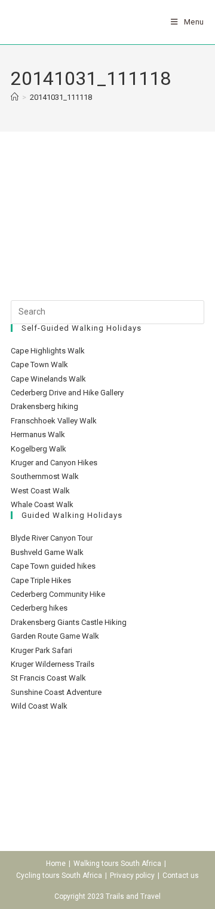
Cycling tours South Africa (59, 875)
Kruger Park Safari (41, 650)
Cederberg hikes (39, 607)
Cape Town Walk (39, 364)
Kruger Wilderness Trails (52, 664)
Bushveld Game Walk (47, 552)
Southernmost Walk (45, 476)
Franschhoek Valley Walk (54, 420)
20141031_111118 (61, 97)
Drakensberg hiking (44, 406)
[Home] (15, 97)
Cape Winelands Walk (48, 378)
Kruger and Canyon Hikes (54, 462)
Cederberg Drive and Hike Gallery (67, 392)
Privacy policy (132, 875)
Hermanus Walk (38, 434)
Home (56, 863)
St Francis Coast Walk (48, 677)
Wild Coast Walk (39, 705)
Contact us (180, 875)
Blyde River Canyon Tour (52, 537)
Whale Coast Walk (42, 504)
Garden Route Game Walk (55, 636)
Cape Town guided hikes (53, 566)
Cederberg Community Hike (58, 594)
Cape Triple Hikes (41, 580)
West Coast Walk (40, 490)
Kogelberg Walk (38, 448)
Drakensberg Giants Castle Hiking (69, 622)
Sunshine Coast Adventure (56, 692)
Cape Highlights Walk (48, 350)
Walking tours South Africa (117, 863)
